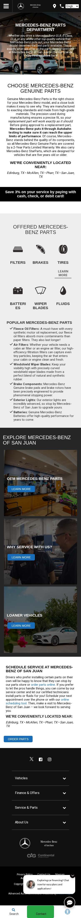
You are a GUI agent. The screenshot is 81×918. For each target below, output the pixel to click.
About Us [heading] (21, 822)
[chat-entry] (69, 902)
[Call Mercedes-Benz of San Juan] (61, 6)
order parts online (43, 685)
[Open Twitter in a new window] (31, 759)
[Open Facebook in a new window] (40, 759)
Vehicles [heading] (21, 778)
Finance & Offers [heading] (27, 793)
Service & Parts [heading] (26, 808)
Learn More (63, 273)
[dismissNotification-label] (72, 875)
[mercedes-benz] (21, 6)
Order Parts (18, 739)
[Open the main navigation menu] (6, 6)
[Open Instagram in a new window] (49, 759)
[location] (54, 6)
